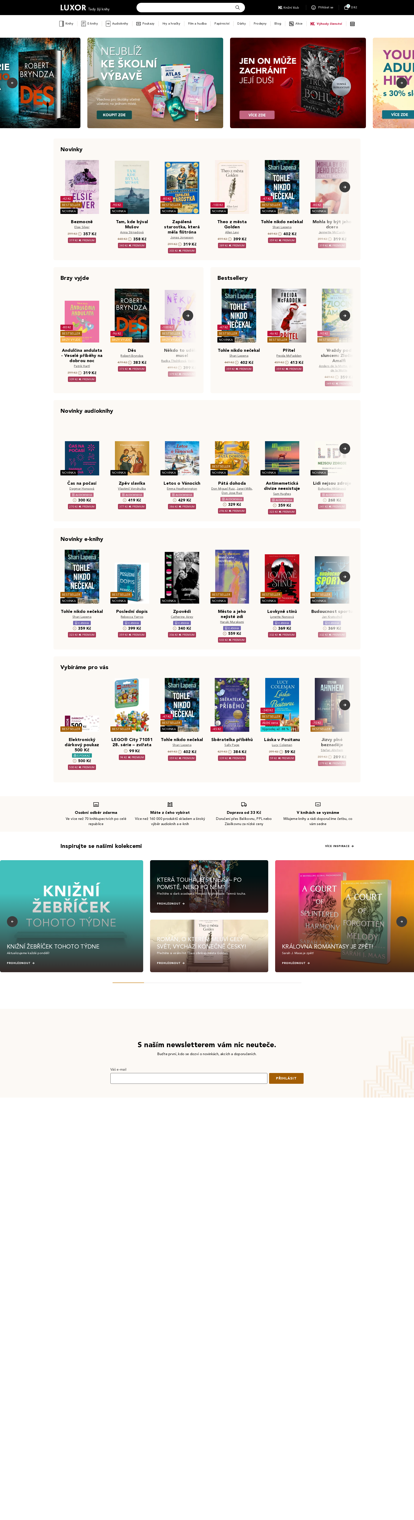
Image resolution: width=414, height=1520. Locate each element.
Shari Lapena (282, 227)
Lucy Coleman (282, 745)
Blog (277, 23)
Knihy (69, 23)
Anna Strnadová (132, 232)
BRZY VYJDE (71, 340)
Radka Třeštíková (173, 361)
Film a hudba (197, 23)
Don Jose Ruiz (232, 493)
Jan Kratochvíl (332, 617)
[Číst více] (155, 83)
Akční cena (270, 723)
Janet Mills (244, 489)
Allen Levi (232, 232)
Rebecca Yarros (132, 617)
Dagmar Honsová (81, 489)
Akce (299, 23)
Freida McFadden (289, 356)
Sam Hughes (282, 494)
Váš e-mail (118, 1069)
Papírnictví (222, 23)
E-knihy (93, 23)
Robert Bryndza (132, 356)
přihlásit (286, 1078)
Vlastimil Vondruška (132, 489)
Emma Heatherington (182, 489)
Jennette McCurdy (332, 232)
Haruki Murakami (232, 622)
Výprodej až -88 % (275, 729)
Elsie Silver (81, 227)
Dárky (241, 23)
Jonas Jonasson (181, 237)
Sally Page (231, 745)
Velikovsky (195, 361)
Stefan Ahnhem (332, 750)
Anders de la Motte (333, 366)
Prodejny (260, 23)
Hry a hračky (171, 23)
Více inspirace (337, 846)
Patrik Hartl (82, 366)
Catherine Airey (182, 617)
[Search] (237, 7)
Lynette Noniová (282, 617)
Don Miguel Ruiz (223, 489)
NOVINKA (69, 211)
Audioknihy (120, 23)
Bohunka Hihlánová (332, 489)
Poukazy (149, 23)
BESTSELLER (71, 205)
